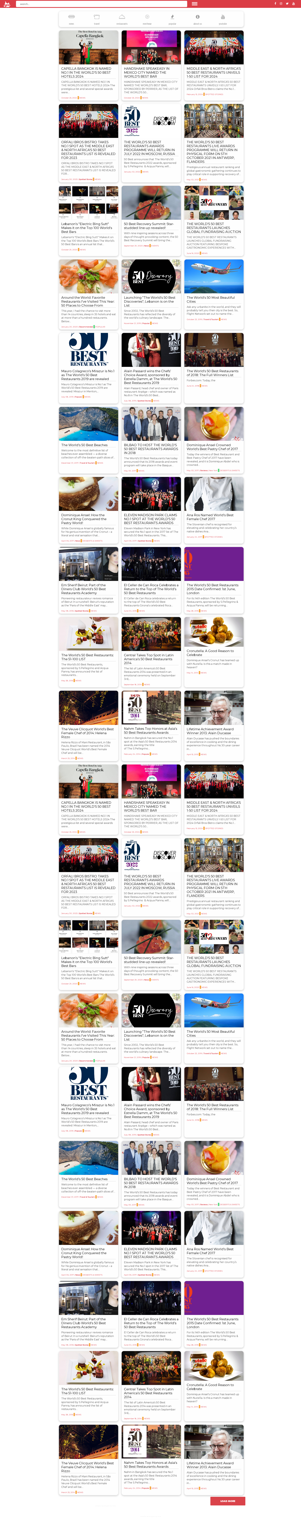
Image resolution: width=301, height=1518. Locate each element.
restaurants (122, 23)
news (71, 23)
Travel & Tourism (211, 319)
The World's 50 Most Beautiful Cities (211, 299)
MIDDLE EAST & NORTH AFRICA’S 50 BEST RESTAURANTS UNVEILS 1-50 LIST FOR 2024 (214, 72)
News (82, 98)
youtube (223, 23)
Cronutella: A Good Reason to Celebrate (210, 653)
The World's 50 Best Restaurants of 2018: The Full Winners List (212, 373)
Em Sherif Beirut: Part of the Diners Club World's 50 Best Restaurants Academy (83, 589)
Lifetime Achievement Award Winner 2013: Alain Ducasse (210, 731)
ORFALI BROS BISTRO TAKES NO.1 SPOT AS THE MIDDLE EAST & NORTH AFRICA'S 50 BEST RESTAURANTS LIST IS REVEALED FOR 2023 (88, 150)
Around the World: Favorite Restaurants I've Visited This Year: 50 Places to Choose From (87, 301)
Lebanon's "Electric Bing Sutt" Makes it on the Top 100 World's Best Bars (86, 228)
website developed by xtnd (105, 1506)
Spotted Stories (214, 94)
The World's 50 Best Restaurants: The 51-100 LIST (87, 657)
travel (97, 23)
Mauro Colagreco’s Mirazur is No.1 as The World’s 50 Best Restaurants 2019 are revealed (87, 375)
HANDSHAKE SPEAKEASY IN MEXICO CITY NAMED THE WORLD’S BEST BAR (146, 72)
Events (155, 246)
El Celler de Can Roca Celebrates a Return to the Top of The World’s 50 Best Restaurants (151, 589)
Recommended (86, 327)
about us (197, 23)
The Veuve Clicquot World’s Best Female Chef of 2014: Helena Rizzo (87, 733)
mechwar (147, 23)
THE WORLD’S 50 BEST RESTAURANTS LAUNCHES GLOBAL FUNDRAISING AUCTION (214, 228)
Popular (100, 327)
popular (172, 23)
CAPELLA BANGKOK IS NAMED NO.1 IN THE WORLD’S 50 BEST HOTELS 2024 (86, 72)
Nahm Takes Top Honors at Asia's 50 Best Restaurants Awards (150, 731)
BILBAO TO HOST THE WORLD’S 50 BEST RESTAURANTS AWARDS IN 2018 (151, 449)
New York (213, 470)
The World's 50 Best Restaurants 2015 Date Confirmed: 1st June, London (212, 589)
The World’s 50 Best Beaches (84, 445)
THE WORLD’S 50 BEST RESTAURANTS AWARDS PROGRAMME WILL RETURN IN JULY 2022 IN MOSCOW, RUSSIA (149, 148)
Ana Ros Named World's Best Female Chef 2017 (210, 517)
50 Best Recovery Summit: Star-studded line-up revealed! (149, 226)
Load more (227, 1501)
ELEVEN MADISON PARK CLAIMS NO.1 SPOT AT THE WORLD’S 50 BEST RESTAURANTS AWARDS (150, 519)
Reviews (204, 470)
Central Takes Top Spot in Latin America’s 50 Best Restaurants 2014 (149, 659)
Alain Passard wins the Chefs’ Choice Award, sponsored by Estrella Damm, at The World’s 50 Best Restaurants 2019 (150, 377)
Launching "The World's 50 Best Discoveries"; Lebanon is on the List (149, 301)
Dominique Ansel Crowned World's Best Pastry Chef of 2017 (212, 447)
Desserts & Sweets (230, 470)
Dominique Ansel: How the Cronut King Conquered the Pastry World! (83, 519)
